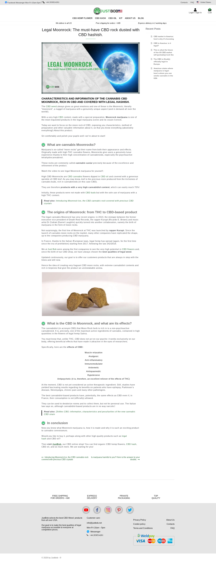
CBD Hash (100, 18)
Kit (120, 18)
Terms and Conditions (143, 528)
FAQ (192, 2)
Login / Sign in (195, 13)
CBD (60, 117)
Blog (141, 18)
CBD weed (51, 106)
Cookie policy (139, 524)
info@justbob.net (94, 523)
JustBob (56, 444)
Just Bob (52, 249)
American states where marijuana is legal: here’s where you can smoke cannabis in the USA (163, 73)
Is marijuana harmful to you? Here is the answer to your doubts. (115, 458)
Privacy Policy (139, 520)
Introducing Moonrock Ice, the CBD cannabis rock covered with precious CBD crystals (65, 458)
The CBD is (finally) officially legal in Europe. (162, 61)
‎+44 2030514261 (96, 535)
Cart (210, 11)
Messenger (95, 532)
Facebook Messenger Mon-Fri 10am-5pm (24, 3)
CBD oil (104, 176)
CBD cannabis (75, 176)
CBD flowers (128, 249)
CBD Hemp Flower (82, 18)
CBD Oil (112, 18)
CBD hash (131, 444)
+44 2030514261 (52, 2)
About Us (130, 18)
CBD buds (91, 193)
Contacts (184, 2)
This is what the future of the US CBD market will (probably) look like (164, 52)
